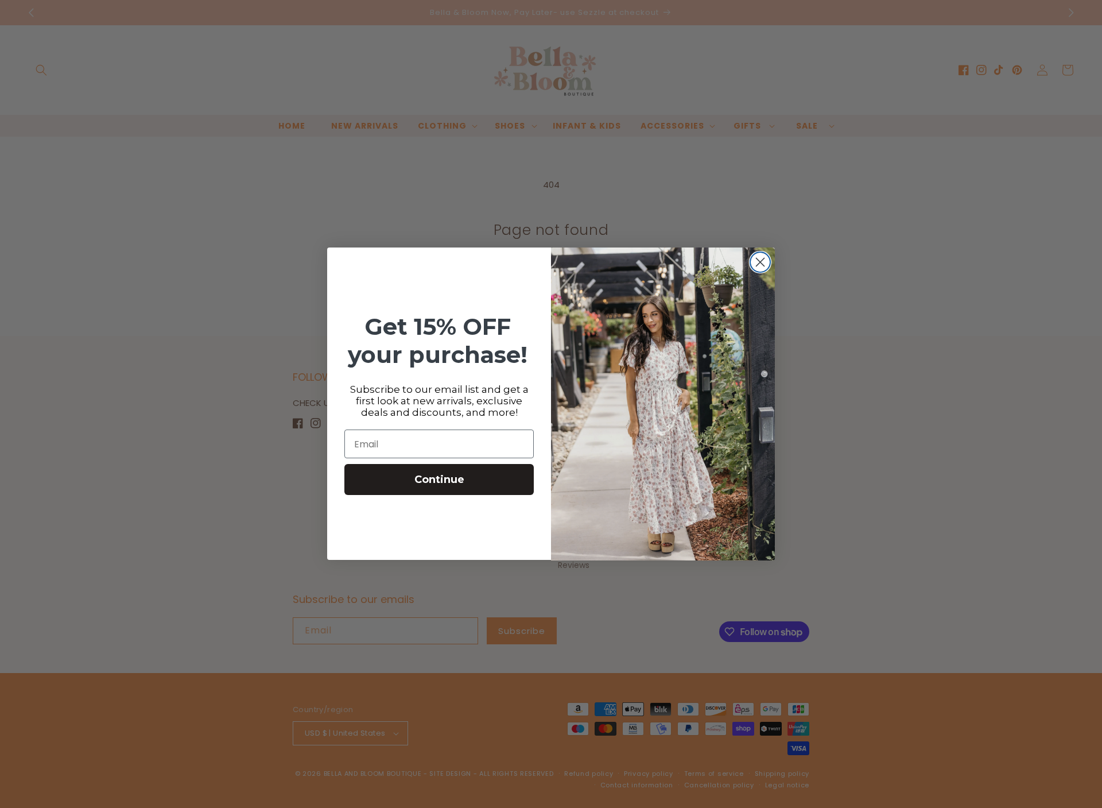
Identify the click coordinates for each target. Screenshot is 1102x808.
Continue (439, 480)
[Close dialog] (760, 262)
